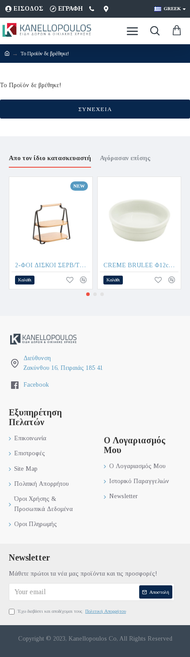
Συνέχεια (95, 109)
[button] (88, 294)
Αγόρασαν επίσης (125, 157)
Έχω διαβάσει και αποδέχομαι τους (72, 611)
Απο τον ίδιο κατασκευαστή (50, 157)
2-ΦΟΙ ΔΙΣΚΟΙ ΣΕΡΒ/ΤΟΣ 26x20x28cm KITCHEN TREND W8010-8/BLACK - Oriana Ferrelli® (52, 265)
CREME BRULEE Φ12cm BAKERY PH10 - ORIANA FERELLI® (141, 265)
